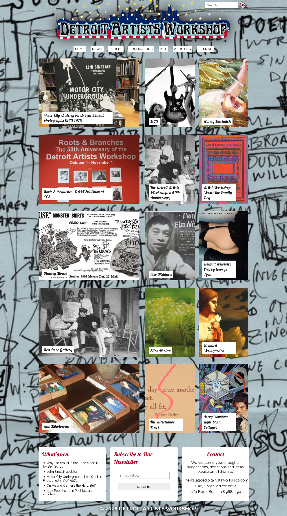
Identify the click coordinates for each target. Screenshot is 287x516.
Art (163, 49)
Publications (141, 49)
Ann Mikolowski (56, 426)
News (97, 49)
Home (80, 49)
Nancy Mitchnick (217, 121)
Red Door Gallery (57, 349)
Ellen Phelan (160, 350)
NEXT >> (246, 440)
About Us (182, 49)
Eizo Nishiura (161, 274)
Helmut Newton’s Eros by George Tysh (217, 269)
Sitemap (205, 49)
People (116, 49)
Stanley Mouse (55, 273)
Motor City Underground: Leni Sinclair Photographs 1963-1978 (74, 118)
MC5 (154, 121)
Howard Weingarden (214, 348)
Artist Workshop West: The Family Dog (218, 192)
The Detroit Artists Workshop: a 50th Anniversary (165, 192)
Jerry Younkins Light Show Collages (216, 422)
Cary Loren (205, 486)
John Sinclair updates (62, 471)
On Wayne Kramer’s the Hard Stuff (71, 485)
